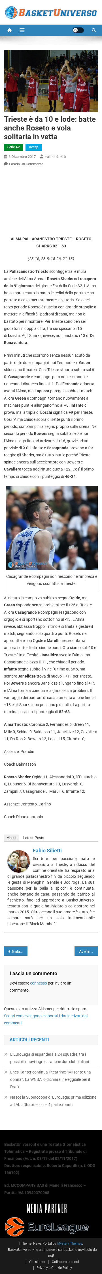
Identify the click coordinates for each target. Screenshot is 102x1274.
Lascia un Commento (26, 164)
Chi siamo (37, 1262)
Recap (33, 147)
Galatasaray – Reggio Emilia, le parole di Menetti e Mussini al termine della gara (19, 951)
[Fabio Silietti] (18, 861)
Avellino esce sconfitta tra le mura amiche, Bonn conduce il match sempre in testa (88, 951)
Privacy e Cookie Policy (54, 1268)
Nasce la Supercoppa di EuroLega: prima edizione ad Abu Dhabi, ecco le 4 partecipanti (53, 1101)
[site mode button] (78, 30)
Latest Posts (33, 838)
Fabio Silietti (55, 156)
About (11, 838)
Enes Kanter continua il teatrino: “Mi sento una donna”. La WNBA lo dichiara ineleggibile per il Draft (50, 1079)
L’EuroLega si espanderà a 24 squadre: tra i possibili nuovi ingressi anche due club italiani (49, 1058)
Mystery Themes (69, 1243)
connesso (38, 983)
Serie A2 (13, 147)
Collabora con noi (65, 1262)
